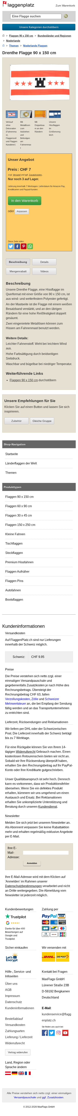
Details (44, 261)
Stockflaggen (14, 552)
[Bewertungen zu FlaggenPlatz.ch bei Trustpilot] (15, 917)
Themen (10, 472)
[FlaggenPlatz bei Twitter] (52, 1034)
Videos (44, 271)
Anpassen (22, 211)
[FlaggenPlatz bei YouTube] (65, 1034)
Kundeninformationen (19, 1008)
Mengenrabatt (18, 271)
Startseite (11, 454)
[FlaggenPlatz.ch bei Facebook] (45, 1034)
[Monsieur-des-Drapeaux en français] (28, 1074)
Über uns (11, 983)
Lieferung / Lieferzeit (18, 1037)
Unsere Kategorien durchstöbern (38, 27)
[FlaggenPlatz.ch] (19, 5)
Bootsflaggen (14, 599)
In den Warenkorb (24, 201)
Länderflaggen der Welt (21, 463)
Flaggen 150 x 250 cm (20, 524)
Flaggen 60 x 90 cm (18, 506)
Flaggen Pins (14, 581)
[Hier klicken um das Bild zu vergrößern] (39, 105)
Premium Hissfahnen (19, 562)
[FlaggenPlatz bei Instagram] (58, 1034)
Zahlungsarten (15, 1031)
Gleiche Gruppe (42, 420)
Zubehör (16, 420)
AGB (8, 989)
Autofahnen (13, 590)
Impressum (12, 996)
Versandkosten (15, 1025)
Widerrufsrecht (15, 1043)
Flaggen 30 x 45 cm (18, 515)
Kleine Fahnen (15, 534)
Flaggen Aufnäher (17, 571)
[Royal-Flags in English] (21, 1074)
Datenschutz (13, 1002)
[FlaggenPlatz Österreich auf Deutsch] (8, 1074)
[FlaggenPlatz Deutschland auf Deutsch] (14, 1074)
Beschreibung (18, 261)
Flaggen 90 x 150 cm (19, 496)
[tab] (18, 262)
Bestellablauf (14, 1018)
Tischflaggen (14, 543)
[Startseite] (3, 35)
